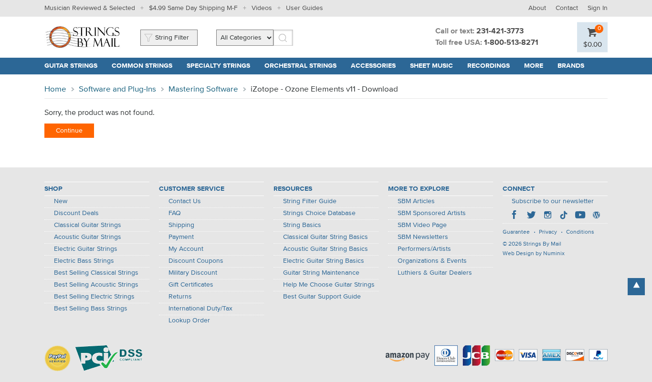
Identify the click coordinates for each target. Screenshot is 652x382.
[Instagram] (547, 216)
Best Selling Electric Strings (94, 296)
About (537, 8)
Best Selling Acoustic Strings (96, 284)
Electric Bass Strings (84, 261)
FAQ (174, 213)
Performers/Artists (424, 249)
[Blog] (596, 216)
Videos (262, 8)
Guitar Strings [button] (70, 65)
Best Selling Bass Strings (90, 308)
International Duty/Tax (200, 308)
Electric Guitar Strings (85, 249)
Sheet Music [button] (431, 65)
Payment (181, 237)
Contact (567, 8)
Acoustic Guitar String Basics (325, 249)
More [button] (533, 65)
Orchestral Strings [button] (300, 65)
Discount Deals (76, 213)
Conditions (580, 232)
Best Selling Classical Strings (96, 272)
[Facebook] (515, 216)
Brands (570, 65)
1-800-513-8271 (511, 43)
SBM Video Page (422, 225)
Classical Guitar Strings (87, 225)
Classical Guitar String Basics (325, 237)
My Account (185, 249)
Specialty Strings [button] (218, 65)
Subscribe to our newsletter (553, 201)
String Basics (302, 225)
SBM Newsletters (423, 237)
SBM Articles (416, 201)
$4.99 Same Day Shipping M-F (193, 8)
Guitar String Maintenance (321, 272)
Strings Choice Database (319, 213)
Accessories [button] (373, 65)
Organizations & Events (432, 261)
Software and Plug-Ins (117, 89)
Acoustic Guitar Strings (87, 237)
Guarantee (516, 232)
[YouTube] (580, 216)
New (60, 201)
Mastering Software (203, 89)
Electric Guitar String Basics (323, 261)
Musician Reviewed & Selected (89, 8)
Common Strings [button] (142, 65)
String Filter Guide (310, 201)
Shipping (181, 225)
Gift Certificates (190, 284)
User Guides (304, 8)
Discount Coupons (195, 261)
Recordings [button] (488, 65)
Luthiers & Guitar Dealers (435, 272)
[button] (592, 44)
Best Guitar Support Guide (322, 296)
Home (55, 89)
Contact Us (184, 201)
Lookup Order (189, 320)
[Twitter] (531, 216)
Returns (180, 296)
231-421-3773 (500, 31)
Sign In (598, 8)
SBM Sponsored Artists (432, 213)
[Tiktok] (564, 216)
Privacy (548, 232)
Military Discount (192, 272)
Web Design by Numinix (534, 254)
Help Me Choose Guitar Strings (329, 284)
